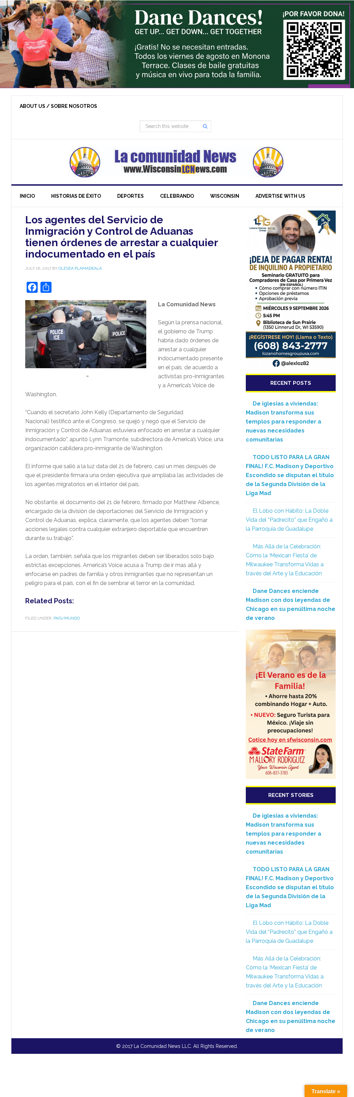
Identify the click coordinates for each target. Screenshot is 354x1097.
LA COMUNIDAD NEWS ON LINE (177, 161)
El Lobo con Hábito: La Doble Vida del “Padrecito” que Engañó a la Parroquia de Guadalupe (289, 520)
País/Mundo (67, 618)
